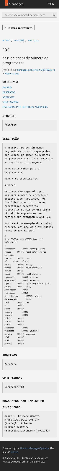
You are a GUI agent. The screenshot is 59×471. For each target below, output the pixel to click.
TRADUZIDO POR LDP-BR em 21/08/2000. (25, 106)
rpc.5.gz (33, 40)
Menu (51, 3)
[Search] (54, 15)
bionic (6, 40)
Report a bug (12, 73)
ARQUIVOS (8, 97)
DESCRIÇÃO (8, 92)
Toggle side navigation (19, 27)
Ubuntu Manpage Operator (34, 448)
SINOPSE (7, 87)
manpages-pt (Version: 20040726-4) (35, 69)
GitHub (14, 451)
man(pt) (19, 40)
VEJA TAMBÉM (10, 102)
